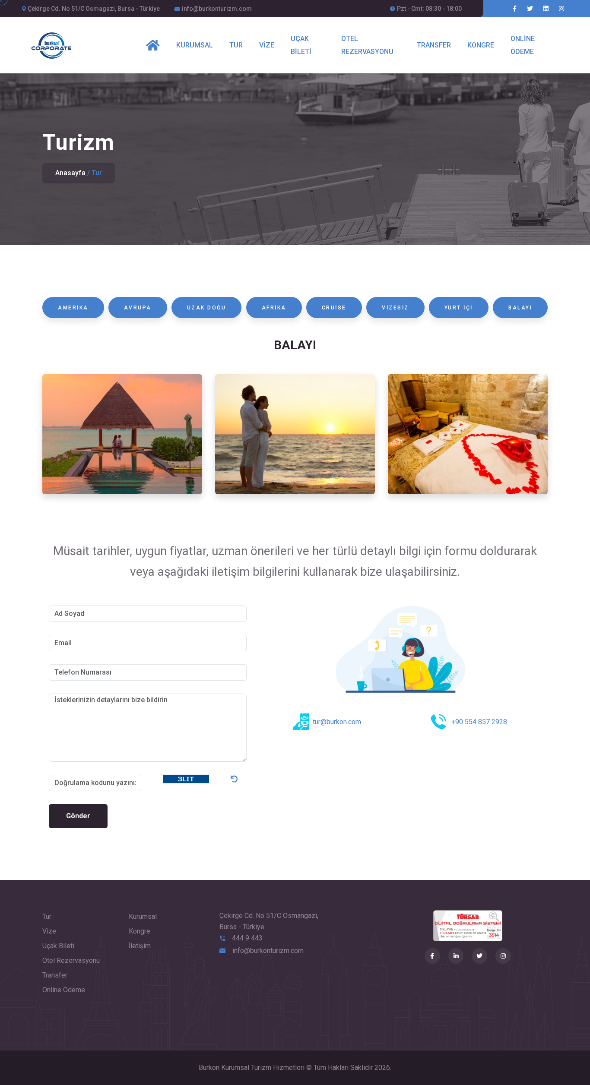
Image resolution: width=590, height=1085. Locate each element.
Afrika (274, 308)
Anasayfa (70, 173)
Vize (266, 45)
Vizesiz (395, 308)
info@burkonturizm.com (217, 8)
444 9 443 (247, 938)
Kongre (480, 45)
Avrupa (138, 308)
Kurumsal (194, 45)
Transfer (434, 45)
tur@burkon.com (337, 722)
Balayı (520, 308)
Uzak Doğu (206, 308)
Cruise (334, 308)
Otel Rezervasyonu (367, 45)
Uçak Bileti (301, 45)
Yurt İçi (458, 308)
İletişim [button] (140, 946)
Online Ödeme (523, 45)
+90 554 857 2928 (479, 722)
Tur (236, 45)
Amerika (73, 308)
